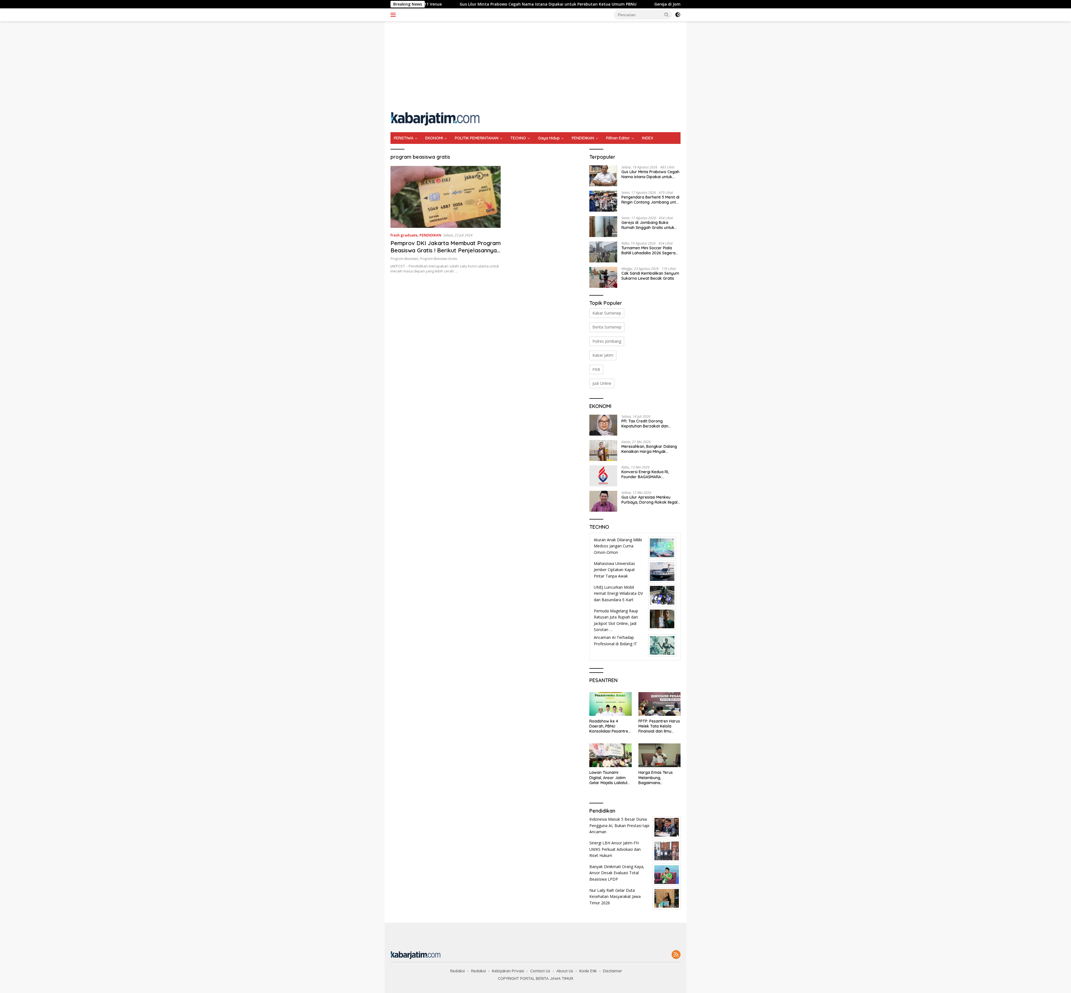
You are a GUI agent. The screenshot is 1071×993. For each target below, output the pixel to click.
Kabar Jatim (602, 355)
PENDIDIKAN (583, 138)
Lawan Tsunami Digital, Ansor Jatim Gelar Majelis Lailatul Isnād (608, 777)
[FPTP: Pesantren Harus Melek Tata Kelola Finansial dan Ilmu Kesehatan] (659, 704)
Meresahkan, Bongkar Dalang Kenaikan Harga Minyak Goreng (649, 449)
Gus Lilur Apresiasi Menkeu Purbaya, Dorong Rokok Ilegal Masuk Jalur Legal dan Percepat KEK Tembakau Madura (649, 500)
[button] (666, 14)
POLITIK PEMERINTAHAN (476, 138)
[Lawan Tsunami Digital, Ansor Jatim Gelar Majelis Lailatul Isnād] (610, 755)
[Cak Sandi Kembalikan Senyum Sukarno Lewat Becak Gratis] (603, 277)
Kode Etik (588, 970)
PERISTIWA (403, 138)
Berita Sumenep (606, 327)
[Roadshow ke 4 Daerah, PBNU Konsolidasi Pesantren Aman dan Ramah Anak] (610, 704)
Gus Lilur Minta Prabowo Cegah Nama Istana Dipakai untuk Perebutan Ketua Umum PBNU (488, 4)
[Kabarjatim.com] (435, 118)
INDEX (647, 138)
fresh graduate (404, 235)
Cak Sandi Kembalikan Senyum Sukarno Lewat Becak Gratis (650, 276)
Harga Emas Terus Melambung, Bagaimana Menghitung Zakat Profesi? (655, 777)
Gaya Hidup (549, 138)
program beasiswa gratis (438, 258)
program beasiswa (404, 258)
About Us (564, 970)
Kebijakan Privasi (508, 970)
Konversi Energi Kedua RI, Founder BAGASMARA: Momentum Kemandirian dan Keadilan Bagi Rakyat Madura (649, 474)
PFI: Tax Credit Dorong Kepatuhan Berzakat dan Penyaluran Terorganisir (644, 424)
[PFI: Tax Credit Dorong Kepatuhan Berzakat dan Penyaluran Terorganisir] (603, 425)
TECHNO (518, 138)
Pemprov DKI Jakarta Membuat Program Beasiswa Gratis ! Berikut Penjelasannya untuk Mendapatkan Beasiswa (445, 250)
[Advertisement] (535, 66)
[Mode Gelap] (678, 15)
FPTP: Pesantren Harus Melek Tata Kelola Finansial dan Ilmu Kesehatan (659, 726)
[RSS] (676, 955)
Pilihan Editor (618, 138)
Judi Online (601, 383)
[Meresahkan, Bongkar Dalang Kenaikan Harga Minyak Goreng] (603, 450)
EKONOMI (434, 138)
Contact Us (540, 970)
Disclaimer (612, 970)
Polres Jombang (606, 341)
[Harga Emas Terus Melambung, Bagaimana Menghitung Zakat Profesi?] (659, 755)
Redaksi (457, 970)
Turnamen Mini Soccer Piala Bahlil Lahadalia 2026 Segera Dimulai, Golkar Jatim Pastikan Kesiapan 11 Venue (649, 250)
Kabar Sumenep (606, 313)
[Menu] (394, 15)
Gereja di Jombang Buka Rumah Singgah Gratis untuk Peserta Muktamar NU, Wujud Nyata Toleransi (648, 225)
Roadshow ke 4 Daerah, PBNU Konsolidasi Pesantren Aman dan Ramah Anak (609, 726)
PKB (596, 369)
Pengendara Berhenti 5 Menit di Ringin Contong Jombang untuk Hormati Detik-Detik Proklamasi (650, 200)
